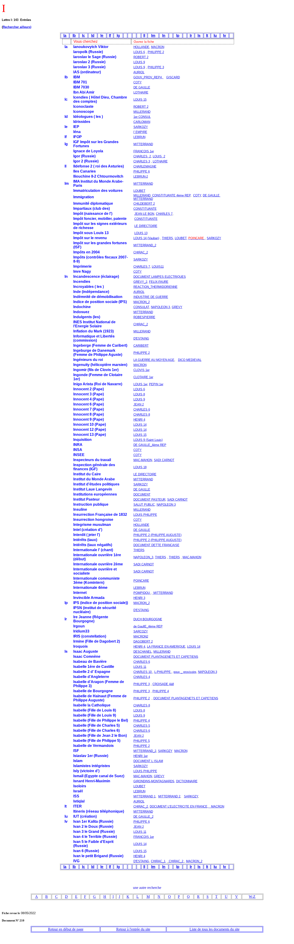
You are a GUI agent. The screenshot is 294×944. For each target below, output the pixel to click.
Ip (177, 35)
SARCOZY (140, 631)
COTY (137, 82)
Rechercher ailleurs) (17, 27)
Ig (118, 35)
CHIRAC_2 (141, 806)
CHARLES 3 (141, 161)
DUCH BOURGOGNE (147, 619)
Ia (64, 35)
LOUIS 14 (140, 424)
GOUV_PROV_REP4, (148, 77)
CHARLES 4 (141, 677)
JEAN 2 (138, 404)
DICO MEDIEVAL (189, 360)
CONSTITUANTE (146, 219)
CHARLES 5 (141, 725)
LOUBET (139, 191)
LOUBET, (181, 238)
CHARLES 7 (164, 213)
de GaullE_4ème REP (148, 626)
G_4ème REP (152, 445)
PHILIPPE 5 (141, 741)
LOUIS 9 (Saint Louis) (148, 440)
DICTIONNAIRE (187, 781)
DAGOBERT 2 (143, 641)
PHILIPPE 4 (161, 691)
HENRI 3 (139, 598)
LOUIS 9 (139, 62)
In (163, 35)
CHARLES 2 (142, 156)
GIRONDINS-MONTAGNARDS (153, 781)
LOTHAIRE (140, 92)
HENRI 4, (139, 646)
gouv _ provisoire (184, 672)
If (110, 35)
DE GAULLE (141, 87)
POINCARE (141, 580)
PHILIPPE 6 (141, 171)
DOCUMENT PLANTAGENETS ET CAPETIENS (165, 656)
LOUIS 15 (140, 99)
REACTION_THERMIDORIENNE (155, 287)
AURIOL (138, 72)
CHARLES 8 (141, 414)
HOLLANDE (141, 47)
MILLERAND (141, 111)
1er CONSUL (142, 117)
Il (144, 35)
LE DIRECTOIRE (145, 226)
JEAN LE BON (144, 213)
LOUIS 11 (139, 667)
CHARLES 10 (143, 672)
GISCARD (173, 77)
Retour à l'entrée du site (133, 929)
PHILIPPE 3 (156, 67)
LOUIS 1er (140, 384)
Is (199, 35)
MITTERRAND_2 (144, 751)
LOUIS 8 (139, 394)
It (207, 35)
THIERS (167, 238)
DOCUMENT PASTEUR (149, 499)
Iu (215, 35)
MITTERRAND (143, 199)
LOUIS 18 (140, 467)
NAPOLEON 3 (160, 307)
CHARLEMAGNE (144, 166)
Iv (224, 35)
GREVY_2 (140, 281)
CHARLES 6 (141, 409)
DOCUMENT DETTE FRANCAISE (156, 545)
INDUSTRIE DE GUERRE (150, 297)
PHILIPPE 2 (156, 52)
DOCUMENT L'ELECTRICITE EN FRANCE (178, 806)
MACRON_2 (141, 302)
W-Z (252, 897)
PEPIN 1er (156, 384)
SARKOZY (140, 127)
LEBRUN (139, 588)
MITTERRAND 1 (144, 796)
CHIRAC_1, (158, 861)
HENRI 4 (139, 419)
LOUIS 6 (139, 52)
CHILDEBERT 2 (144, 203)
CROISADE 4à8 (163, 684)
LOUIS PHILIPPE (145, 514)
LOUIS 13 (140, 233)
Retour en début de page (65, 929)
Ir (191, 35)
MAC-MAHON (142, 460)
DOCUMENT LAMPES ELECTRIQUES (159, 276)
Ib (74, 35)
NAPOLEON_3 (143, 557)
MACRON (157, 47)
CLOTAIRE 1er (143, 377)
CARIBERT (141, 345)
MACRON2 (140, 636)
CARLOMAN (141, 122)
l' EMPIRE (140, 132)
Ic (83, 35)
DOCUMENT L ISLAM (148, 761)
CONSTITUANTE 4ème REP (171, 195)
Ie (101, 35)
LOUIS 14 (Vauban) (146, 238)
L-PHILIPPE (163, 672)
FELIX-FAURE (158, 281)
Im (153, 35)
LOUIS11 (158, 266)
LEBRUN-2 (140, 176)
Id (92, 35)
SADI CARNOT (164, 460)
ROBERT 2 (140, 57)
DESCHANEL (142, 651)
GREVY (177, 307)
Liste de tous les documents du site (214, 929)
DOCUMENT (141, 494)
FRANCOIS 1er (143, 151)
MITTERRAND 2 (169, 796)
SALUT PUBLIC (144, 504)
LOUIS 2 (159, 156)
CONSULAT (141, 307)
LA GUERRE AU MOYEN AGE (153, 360)
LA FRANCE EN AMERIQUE (166, 646)
